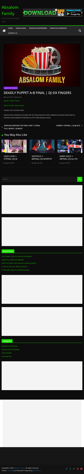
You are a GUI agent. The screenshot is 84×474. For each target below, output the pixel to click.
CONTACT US (12, 33)
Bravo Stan (18, 97)
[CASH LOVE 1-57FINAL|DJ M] (14, 141)
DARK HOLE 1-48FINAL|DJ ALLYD (69, 157)
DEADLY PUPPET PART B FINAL (14, 106)
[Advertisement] (42, 199)
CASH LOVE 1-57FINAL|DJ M (10, 157)
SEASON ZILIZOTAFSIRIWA (38, 28)
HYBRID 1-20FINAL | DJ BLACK (68, 125)
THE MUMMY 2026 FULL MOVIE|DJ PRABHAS (17, 256)
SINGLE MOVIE (21, 28)
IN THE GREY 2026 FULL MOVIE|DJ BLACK (16, 270)
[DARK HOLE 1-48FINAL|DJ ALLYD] (69, 141)
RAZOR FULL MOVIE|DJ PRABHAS (13, 260)
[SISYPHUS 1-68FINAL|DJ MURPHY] (42, 141)
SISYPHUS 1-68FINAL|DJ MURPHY (42, 157)
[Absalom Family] (4, 30)
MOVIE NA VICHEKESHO (58, 28)
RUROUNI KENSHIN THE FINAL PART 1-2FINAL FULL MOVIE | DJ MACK (22, 127)
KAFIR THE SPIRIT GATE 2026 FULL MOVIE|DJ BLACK (19, 263)
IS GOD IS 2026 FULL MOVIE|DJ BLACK (14, 267)
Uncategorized (7, 356)
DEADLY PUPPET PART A (12, 101)
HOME (10, 28)
